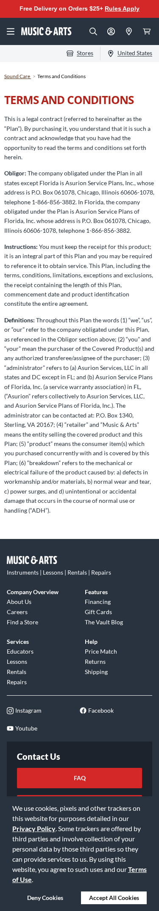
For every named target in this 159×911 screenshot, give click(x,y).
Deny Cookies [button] (45, 897)
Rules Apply (122, 8)
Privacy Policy (34, 828)
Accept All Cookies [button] (114, 897)
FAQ (80, 777)
